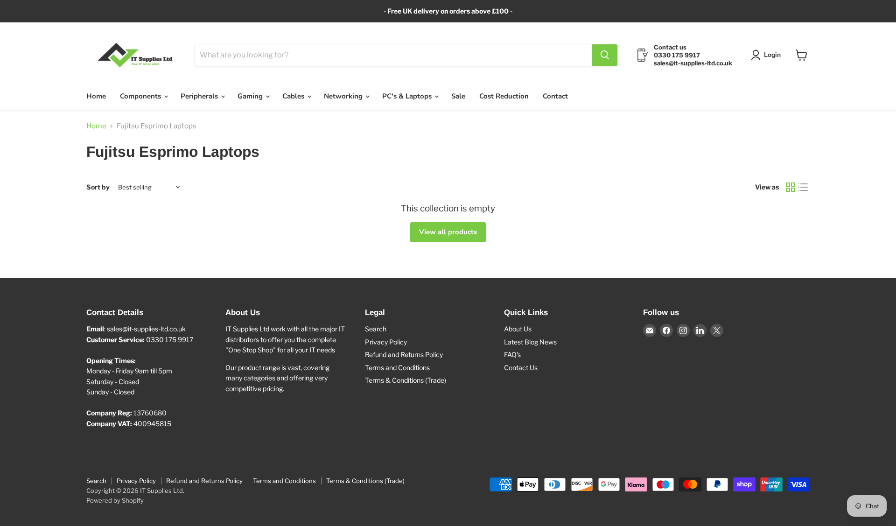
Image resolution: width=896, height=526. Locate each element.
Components (141, 96)
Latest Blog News (530, 342)
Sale (458, 96)
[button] (767, 55)
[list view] (803, 187)
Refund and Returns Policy (404, 354)
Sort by (98, 187)
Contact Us (521, 368)
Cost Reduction (504, 96)
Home (96, 96)
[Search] (604, 55)
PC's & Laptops (408, 96)
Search (375, 329)
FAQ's (512, 354)
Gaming (251, 96)
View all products (448, 232)
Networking (344, 96)
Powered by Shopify (115, 500)
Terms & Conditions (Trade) (405, 380)
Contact (555, 96)
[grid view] (790, 187)
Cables (294, 96)
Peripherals (200, 96)
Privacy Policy (386, 342)
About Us (518, 329)
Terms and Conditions (397, 368)
